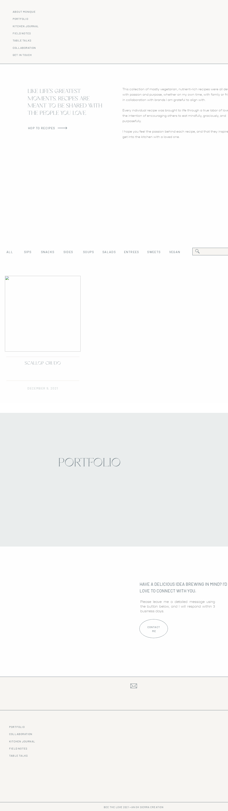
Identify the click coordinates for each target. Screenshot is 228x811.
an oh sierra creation (147, 807)
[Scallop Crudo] (43, 314)
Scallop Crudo (43, 363)
